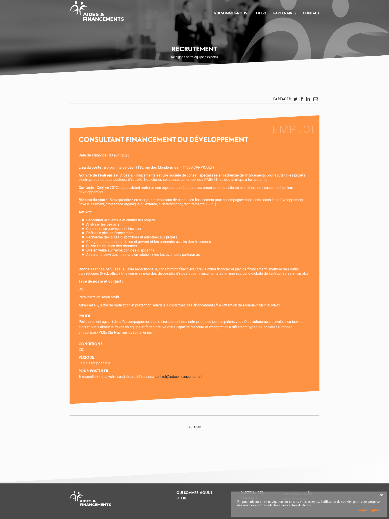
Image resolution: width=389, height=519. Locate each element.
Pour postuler (93, 370)
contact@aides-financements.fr (179, 376)
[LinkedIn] (308, 100)
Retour (194, 427)
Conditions (90, 343)
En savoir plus (367, 510)
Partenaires (284, 13)
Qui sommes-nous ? (231, 13)
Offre (261, 13)
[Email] (315, 100)
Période (86, 357)
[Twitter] (295, 100)
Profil (85, 315)
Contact (311, 13)
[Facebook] (301, 100)
